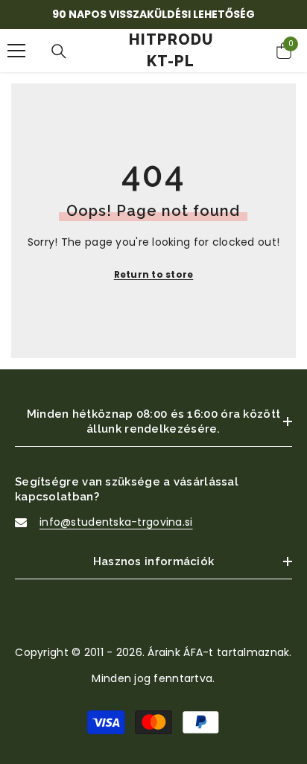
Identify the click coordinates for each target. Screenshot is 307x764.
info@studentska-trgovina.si (116, 522)
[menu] (16, 51)
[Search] (59, 51)
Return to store (154, 274)
